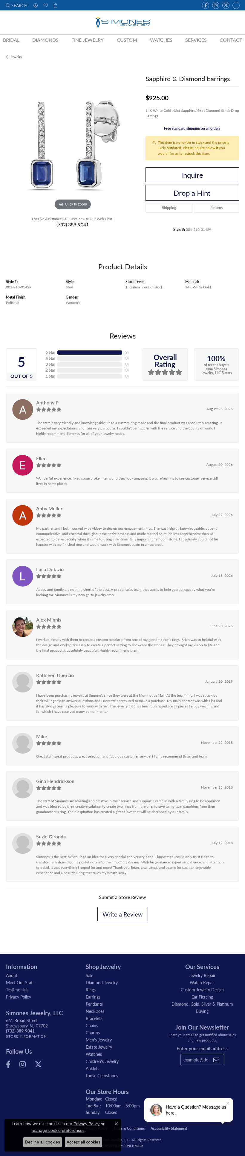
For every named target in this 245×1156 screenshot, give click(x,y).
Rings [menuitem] (91, 990)
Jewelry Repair (202, 975)
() (126, 352)
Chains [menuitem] (92, 1025)
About (11, 975)
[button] (16, 5)
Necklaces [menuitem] (95, 1011)
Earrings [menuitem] (93, 997)
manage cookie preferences (58, 1130)
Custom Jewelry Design (202, 990)
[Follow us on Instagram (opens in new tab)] (215, 5)
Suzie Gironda (51, 836)
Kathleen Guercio (55, 675)
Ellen (41, 458)
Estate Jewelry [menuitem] (99, 1047)
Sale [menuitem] (89, 975)
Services (196, 39)
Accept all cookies (83, 1142)
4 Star (50, 358)
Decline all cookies (42, 1142)
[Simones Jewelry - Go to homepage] (122, 22)
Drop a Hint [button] (192, 193)
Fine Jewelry (87, 39)
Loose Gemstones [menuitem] (102, 1075)
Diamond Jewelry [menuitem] (102, 982)
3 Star (50, 364)
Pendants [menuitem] (94, 1004)
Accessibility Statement (169, 1128)
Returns (216, 207)
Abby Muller (49, 508)
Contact (231, 39)
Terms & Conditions (129, 1128)
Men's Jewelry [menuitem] (99, 1040)
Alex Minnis (48, 619)
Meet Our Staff (20, 982)
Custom (127, 39)
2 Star (50, 370)
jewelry (16, 56)
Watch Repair (202, 982)
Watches (161, 39)
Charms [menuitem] (93, 1033)
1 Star (50, 376)
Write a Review (122, 914)
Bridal (11, 39)
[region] (73, 144)
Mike (41, 736)
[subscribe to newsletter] (216, 1059)
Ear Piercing (202, 997)
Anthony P (47, 402)
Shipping (169, 207)
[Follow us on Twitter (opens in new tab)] (225, 5)
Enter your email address (202, 1048)
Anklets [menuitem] (92, 1068)
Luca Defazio (50, 569)
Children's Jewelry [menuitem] (102, 1061)
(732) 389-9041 (72, 224)
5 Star (50, 352)
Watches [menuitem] (94, 1054)
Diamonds (45, 39)
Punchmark (133, 1146)
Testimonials (17, 990)
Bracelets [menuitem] (94, 1018)
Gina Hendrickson (55, 781)
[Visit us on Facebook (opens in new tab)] (205, 5)
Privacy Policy (18, 997)
